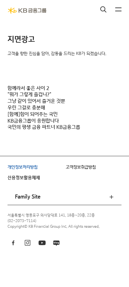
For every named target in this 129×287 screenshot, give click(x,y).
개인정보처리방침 (23, 167)
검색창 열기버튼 (103, 9)
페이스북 (13, 242)
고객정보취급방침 (81, 167)
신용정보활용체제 (24, 178)
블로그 (56, 242)
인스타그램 (27, 242)
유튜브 (42, 242)
